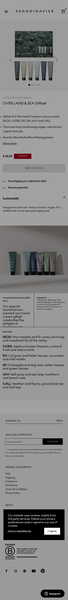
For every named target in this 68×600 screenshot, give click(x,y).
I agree (52, 531)
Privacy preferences (20, 531)
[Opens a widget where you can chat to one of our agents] (52, 594)
